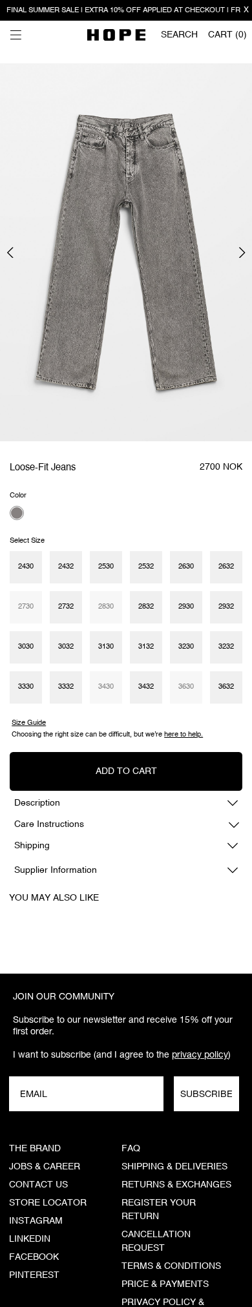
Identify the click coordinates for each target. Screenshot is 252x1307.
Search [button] (179, 34)
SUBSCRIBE (206, 1094)
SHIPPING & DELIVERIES (174, 1166)
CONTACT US (38, 1184)
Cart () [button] (227, 34)
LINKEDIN (29, 1239)
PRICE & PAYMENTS (165, 1284)
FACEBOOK (34, 1257)
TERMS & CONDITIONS (171, 1266)
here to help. (183, 734)
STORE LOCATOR (48, 1203)
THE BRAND (35, 1148)
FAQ (130, 1148)
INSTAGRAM (36, 1221)
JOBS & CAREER (44, 1166)
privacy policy (200, 1054)
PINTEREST (34, 1275)
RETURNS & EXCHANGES (176, 1184)
